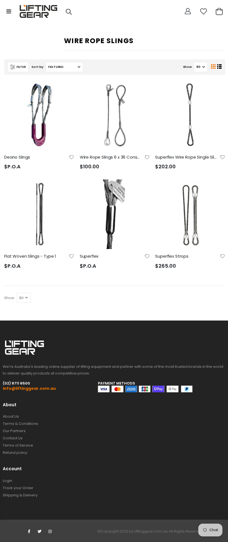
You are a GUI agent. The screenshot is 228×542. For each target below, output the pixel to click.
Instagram (50, 531)
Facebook (29, 531)
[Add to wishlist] (71, 156)
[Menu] (8, 11)
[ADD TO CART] (65, 90)
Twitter (39, 531)
